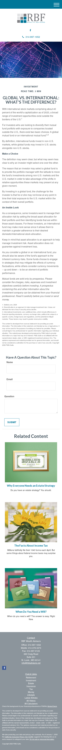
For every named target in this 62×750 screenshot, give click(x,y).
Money (31, 692)
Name (9, 362)
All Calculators (31, 703)
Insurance (31, 686)
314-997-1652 (33, 36)
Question (9, 396)
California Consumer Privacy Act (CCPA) (19, 737)
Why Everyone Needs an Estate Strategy (31, 485)
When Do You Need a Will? (31, 611)
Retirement (31, 677)
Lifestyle (31, 694)
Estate (31, 683)
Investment (31, 680)
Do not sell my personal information (42, 739)
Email (9, 379)
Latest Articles (31, 697)
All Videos (31, 700)
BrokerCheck (52, 706)
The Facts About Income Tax (31, 545)
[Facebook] (30, 30)
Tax (31, 689)
